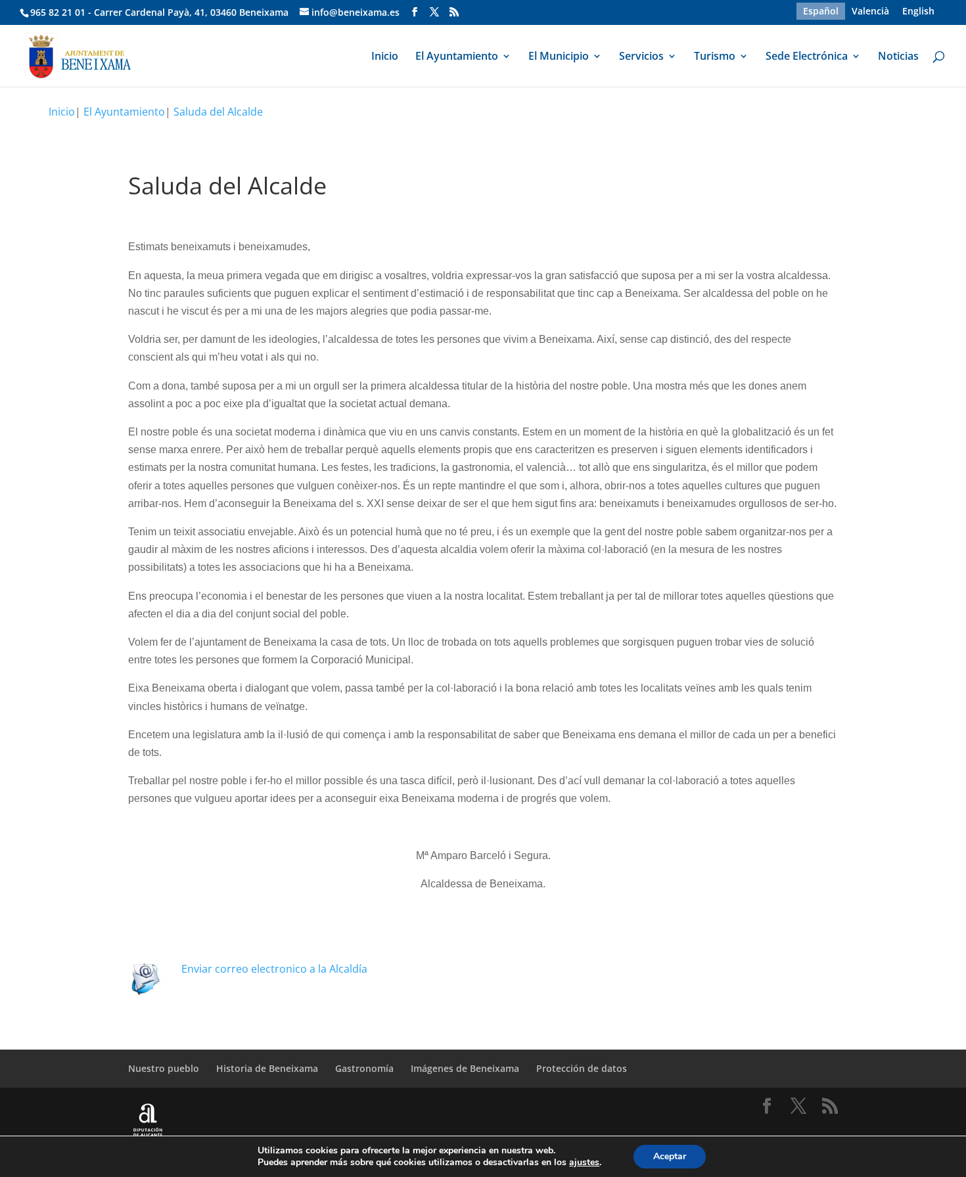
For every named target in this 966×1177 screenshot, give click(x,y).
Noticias (898, 57)
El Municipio (558, 57)
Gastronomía (364, 1068)
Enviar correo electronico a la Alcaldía (274, 969)
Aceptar (669, 1156)
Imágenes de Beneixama (465, 1068)
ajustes (584, 1162)
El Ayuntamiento (456, 57)
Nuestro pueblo (163, 1068)
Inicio (384, 57)
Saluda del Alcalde (218, 111)
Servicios (641, 57)
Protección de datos (581, 1068)
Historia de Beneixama (267, 1068)
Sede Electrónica (807, 57)
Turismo (714, 57)
